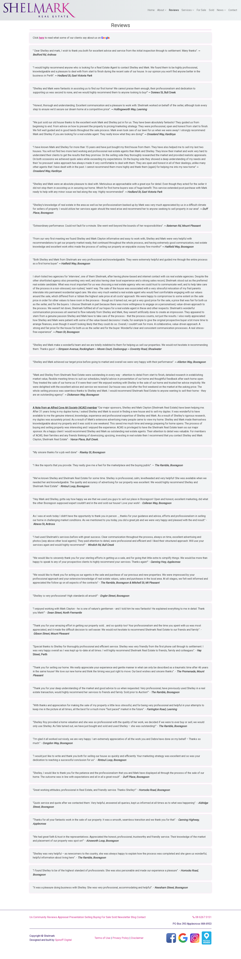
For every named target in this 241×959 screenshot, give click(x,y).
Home (151, 10)
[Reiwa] (206, 937)
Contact (232, 10)
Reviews (174, 10)
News (220, 10)
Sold (211, 10)
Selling (88, 917)
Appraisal (63, 917)
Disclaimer (137, 938)
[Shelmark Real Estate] (39, 10)
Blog (133, 917)
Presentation (76, 917)
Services (186, 10)
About (161, 10)
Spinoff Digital (63, 939)
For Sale (201, 10)
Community (39, 917)
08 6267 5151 (203, 917)
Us (31, 917)
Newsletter (124, 917)
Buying (97, 917)
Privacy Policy (120, 938)
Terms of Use (102, 938)
